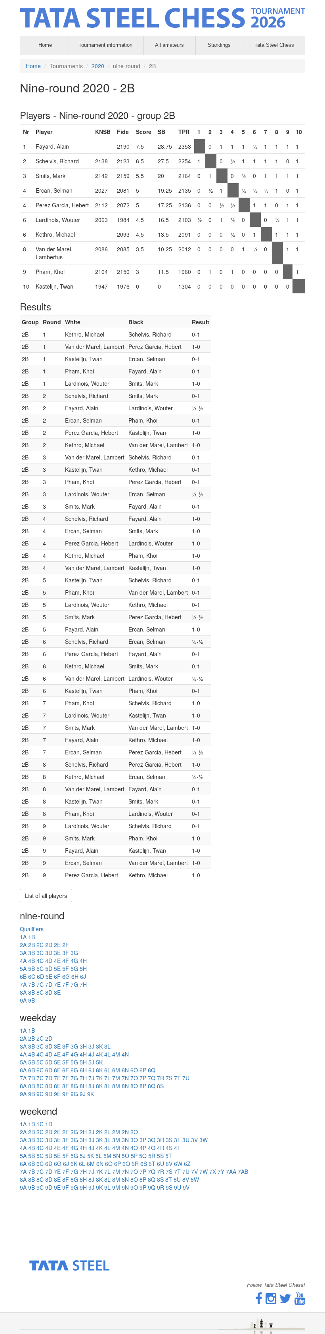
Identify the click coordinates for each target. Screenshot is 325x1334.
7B (31, 984)
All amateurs (169, 45)
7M (116, 1078)
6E (49, 976)
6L (107, 1070)
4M (116, 1054)
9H (83, 1187)
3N (125, 1140)
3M (116, 1140)
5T (168, 1156)
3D (48, 953)
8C (40, 992)
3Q (151, 1140)
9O (134, 1187)
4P (143, 1148)
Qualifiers (32, 929)
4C (40, 961)
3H (83, 1046)
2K (99, 1132)
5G (74, 968)
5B (31, 968)
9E (57, 1094)
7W (203, 1171)
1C (40, 1124)
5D (48, 968)
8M (116, 1086)
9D (48, 1094)
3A (23, 953)
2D (48, 945)
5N (116, 1156)
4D (48, 961)
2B (31, 945)
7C (40, 984)
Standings (219, 45)
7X (212, 1171)
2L (107, 1132)
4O (134, 1148)
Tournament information (105, 45)
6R (135, 1163)
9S (169, 1187)
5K (99, 1062)
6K (99, 1070)
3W (203, 1140)
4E (57, 961)
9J (83, 1094)
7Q (151, 1078)
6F (57, 976)
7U (185, 1078)
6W (178, 1163)
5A (23, 968)
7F (65, 984)
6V (169, 1163)
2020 (98, 66)
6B (23, 976)
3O (134, 1140)
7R (160, 1078)
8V (185, 1179)
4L (107, 1054)
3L (107, 1046)
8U (177, 1179)
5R (151, 1156)
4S (169, 1148)
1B (31, 937)
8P (143, 1086)
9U (177, 1187)
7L (107, 1078)
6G (66, 976)
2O (134, 1132)
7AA (231, 1171)
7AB (243, 1171)
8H (83, 1086)
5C (40, 968)
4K (99, 1054)
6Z (187, 1163)
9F (65, 1094)
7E (57, 984)
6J (83, 976)
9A (23, 1000)
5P (134, 1156)
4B (31, 961)
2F (65, 945)
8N (125, 1086)
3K (99, 1046)
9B (31, 1000)
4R (160, 1148)
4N (125, 1054)
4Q (151, 1148)
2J (91, 1132)
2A (23, 945)
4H (83, 961)
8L (107, 1086)
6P (143, 1070)
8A (23, 992)
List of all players (46, 896)
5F (65, 968)
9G (74, 1094)
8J (91, 1086)
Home (33, 66)
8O (134, 1086)
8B (31, 992)
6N (125, 1070)
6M (116, 1070)
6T (152, 1163)
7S (169, 1078)
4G (74, 961)
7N (125, 1078)
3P (143, 1140)
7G (74, 984)
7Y (221, 1171)
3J (91, 1046)
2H (83, 1132)
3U (185, 1140)
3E (57, 953)
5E (57, 968)
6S (143, 1163)
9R (160, 1187)
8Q (151, 1086)
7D (48, 984)
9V (186, 1187)
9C (40, 1094)
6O (134, 1070)
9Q (151, 1187)
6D (40, 976)
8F (65, 1086)
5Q (143, 1156)
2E (57, 945)
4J (91, 1054)
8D (48, 992)
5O (125, 1156)
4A (23, 961)
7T (177, 1078)
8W (195, 1179)
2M (116, 1132)
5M (107, 1156)
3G (74, 953)
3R (160, 1140)
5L (99, 1156)
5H (83, 968)
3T (177, 1140)
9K (90, 1094)
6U (160, 1163)
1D (48, 1124)
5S (160, 1156)
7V (194, 1171)
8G (74, 1086)
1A (23, 937)
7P (143, 1078)
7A (23, 984)
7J (91, 1078)
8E (57, 992)
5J (91, 1062)
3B (31, 953)
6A (23, 1070)
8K (99, 1086)
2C (40, 945)
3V (194, 1140)
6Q (151, 1070)
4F (65, 961)
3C (40, 953)
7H (83, 984)
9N (125, 1187)
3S (169, 1140)
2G (74, 1132)
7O (134, 1078)
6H (74, 976)
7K (99, 1078)
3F (65, 953)
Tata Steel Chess (274, 45)
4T (177, 1148)
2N (125, 1132)
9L (107, 1187)
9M (116, 1187)
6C (31, 976)
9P (143, 1187)
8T (168, 1179)
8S (160, 1086)
